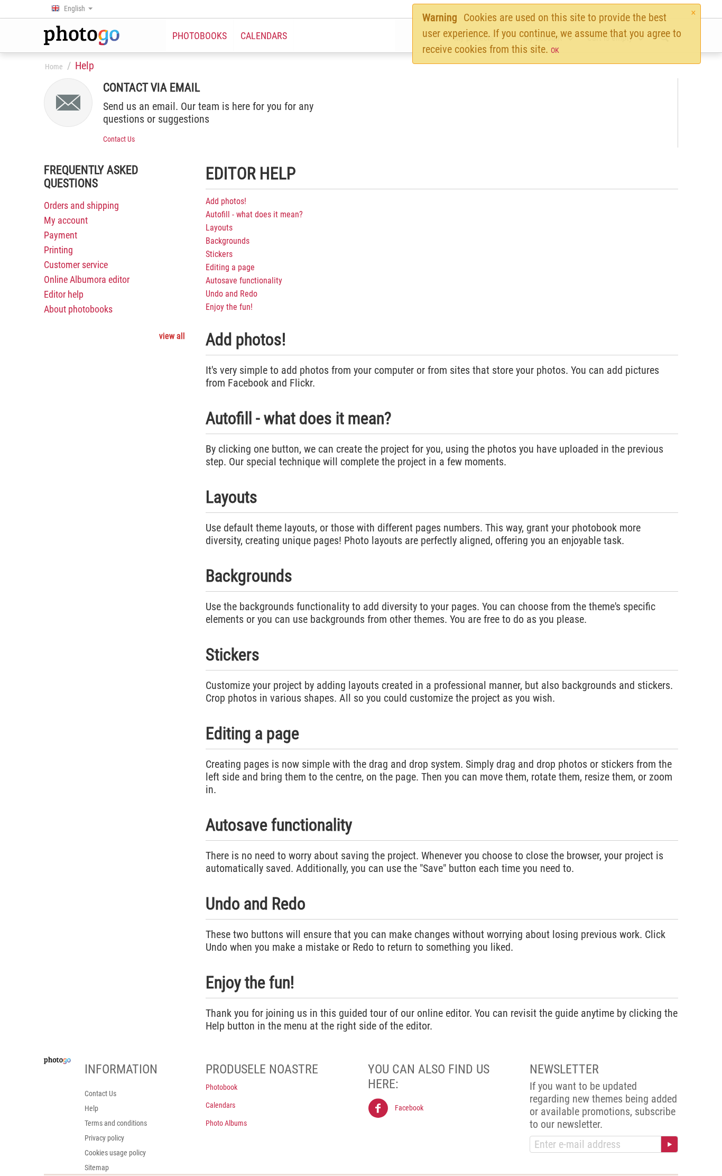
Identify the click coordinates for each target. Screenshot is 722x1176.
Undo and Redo (231, 294)
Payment (60, 235)
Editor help (64, 294)
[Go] (669, 1144)
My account (66, 220)
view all (172, 336)
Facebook (408, 1108)
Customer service (76, 264)
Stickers (219, 254)
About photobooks (78, 309)
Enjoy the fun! (229, 307)
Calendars (263, 35)
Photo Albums (226, 1123)
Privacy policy (104, 1138)
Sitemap (97, 1167)
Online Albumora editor (86, 279)
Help (91, 1108)
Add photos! (226, 201)
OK (555, 50)
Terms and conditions (116, 1123)
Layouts (219, 228)
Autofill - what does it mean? (254, 214)
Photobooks (199, 35)
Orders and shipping (81, 205)
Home (54, 66)
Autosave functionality (244, 280)
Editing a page (230, 267)
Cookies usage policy (115, 1153)
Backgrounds (227, 241)
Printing (58, 249)
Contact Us (119, 139)
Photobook (221, 1087)
